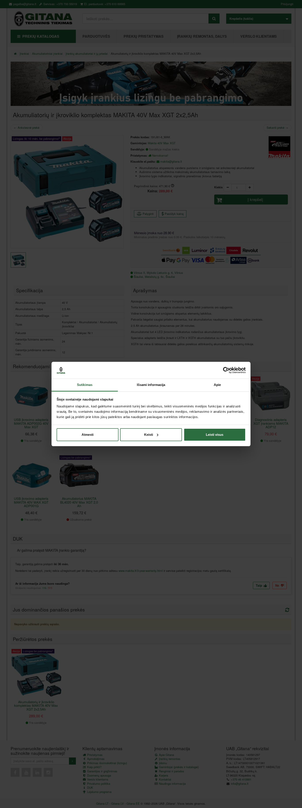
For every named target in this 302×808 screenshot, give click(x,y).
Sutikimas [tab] (84, 385)
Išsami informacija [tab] (151, 385)
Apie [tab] (217, 385)
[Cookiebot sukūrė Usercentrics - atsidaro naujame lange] (226, 370)
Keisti (148, 434)
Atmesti (88, 434)
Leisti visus (214, 434)
